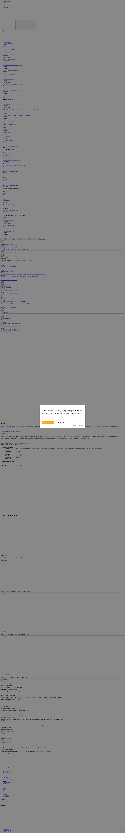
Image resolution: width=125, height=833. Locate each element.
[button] (62, 425)
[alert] (62, 416)
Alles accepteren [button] (47, 422)
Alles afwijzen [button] (60, 422)
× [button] (83, 406)
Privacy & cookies (52, 414)
